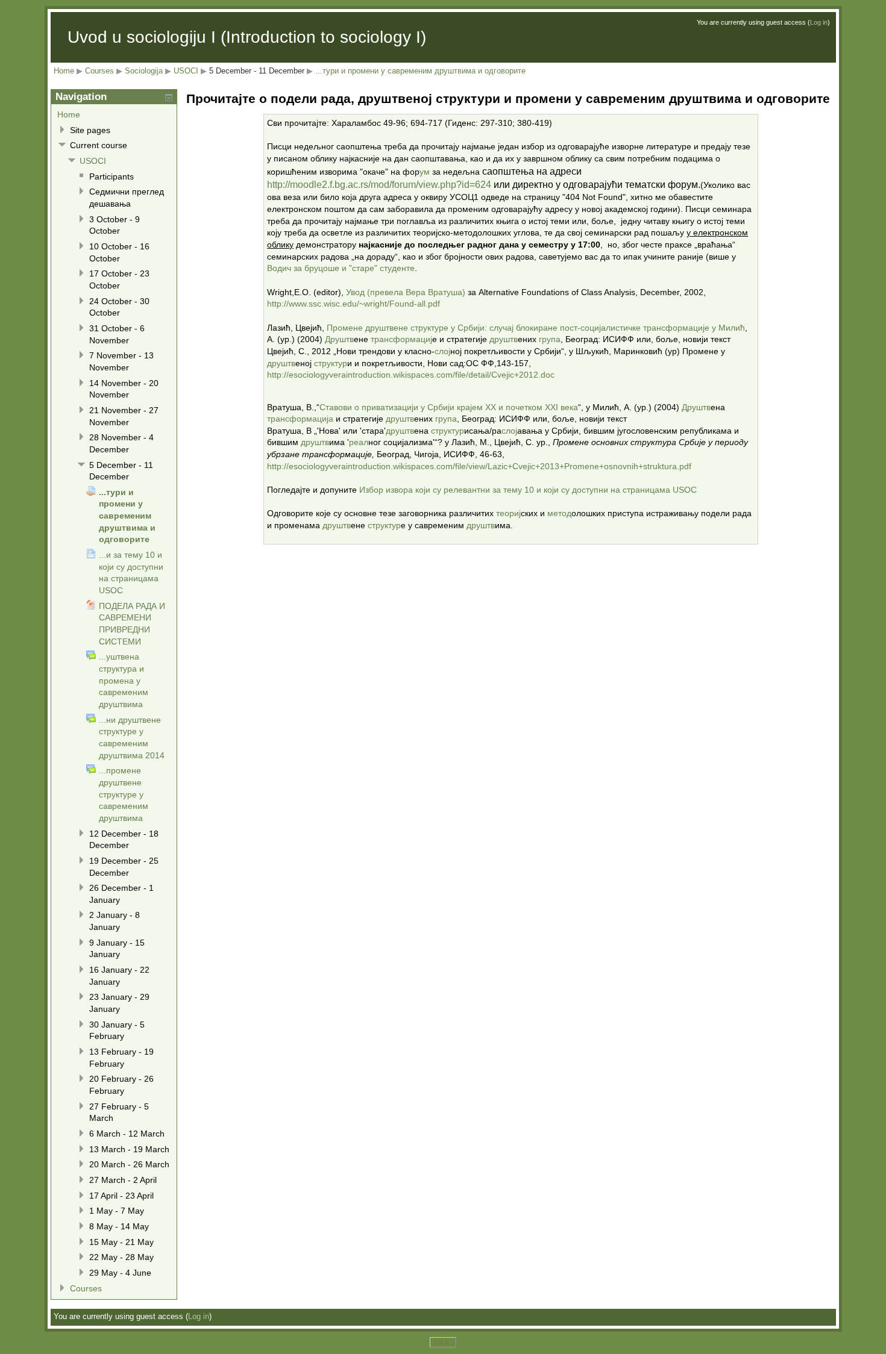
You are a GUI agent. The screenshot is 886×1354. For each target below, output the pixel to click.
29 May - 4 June (120, 1273)
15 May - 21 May (121, 1242)
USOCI (186, 70)
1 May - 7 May (116, 1210)
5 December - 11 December (256, 70)
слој (442, 351)
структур (330, 363)
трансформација (300, 418)
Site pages (90, 130)
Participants (111, 176)
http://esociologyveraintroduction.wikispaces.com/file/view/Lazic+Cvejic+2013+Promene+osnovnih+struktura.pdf (479, 466)
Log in (819, 22)
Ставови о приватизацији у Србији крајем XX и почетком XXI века (448, 407)
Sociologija (144, 70)
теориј (508, 513)
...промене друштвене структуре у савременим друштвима (123, 794)
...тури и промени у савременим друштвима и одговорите (420, 70)
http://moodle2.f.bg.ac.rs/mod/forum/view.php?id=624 (379, 184)
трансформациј (401, 339)
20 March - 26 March (129, 1164)
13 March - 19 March (129, 1149)
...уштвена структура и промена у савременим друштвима (123, 680)
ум (424, 171)
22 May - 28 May (121, 1257)
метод (559, 513)
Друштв (339, 339)
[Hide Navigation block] (168, 97)
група (550, 339)
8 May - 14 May (119, 1226)
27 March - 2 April (123, 1180)
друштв (503, 339)
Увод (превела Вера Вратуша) (405, 292)
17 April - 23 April (121, 1195)
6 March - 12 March (127, 1133)
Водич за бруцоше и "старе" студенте (341, 268)
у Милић (728, 327)
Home (64, 70)
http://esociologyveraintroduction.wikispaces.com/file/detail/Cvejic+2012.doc (411, 374)
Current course (98, 145)
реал (358, 442)
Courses (99, 70)
